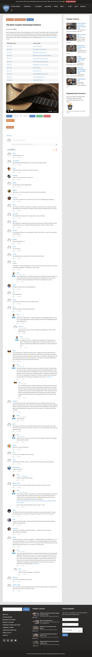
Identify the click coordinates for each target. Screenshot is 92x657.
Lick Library (38, 6)
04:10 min (9, 61)
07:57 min (9, 74)
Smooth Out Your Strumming (40, 58)
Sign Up (65, 635)
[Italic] (15, 144)
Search (26, 609)
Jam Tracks (47, 6)
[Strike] (19, 144)
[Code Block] (26, 144)
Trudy (23, 274)
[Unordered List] (23, 144)
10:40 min (9, 80)
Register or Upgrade (9, 619)
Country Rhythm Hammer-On (40, 74)
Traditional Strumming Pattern (40, 61)
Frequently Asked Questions (11, 625)
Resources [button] (27, 6)
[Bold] (13, 144)
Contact (5, 635)
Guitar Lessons (7, 617)
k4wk (23, 436)
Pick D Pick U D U (37, 71)
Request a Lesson (8, 622)
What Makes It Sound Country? (41, 64)
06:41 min (9, 71)
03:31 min (9, 58)
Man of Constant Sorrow (46, 620)
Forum (56, 6)
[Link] (28, 144)
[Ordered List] (21, 144)
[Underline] (17, 144)
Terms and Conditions (9, 630)
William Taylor (25, 492)
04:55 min (9, 64)
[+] (32, 144)
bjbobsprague (25, 476)
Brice (23, 316)
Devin (25, 328)
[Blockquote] (25, 144)
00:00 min (9, 46)
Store (70, 6)
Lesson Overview (37, 46)
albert (23, 551)
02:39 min (9, 55)
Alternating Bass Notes (39, 77)
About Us (5, 614)
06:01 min (9, 67)
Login (10, 135)
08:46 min (9, 77)
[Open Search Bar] (12, 11)
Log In (76, 6)
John (23, 366)
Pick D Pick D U (37, 67)
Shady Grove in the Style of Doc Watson (81, 47)
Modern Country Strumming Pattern (42, 55)
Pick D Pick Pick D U (38, 80)
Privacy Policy (7, 632)
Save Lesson (10, 19)
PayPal (67, 112)
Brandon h (24, 417)
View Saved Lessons (20, 19)
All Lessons (30, 19)
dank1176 (27, 338)
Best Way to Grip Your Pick (39, 52)
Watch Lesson (35, 617)
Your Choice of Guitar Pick (39, 49)
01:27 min (9, 52)
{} (30, 144)
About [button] (62, 6)
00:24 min (9, 49)
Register (82, 6)
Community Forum (8, 627)
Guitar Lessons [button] (15, 6)
